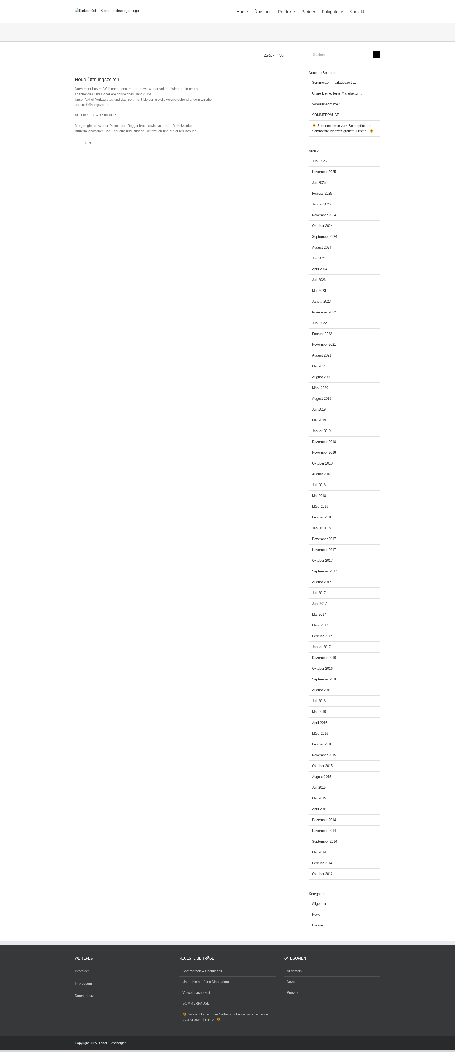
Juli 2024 (319, 258)
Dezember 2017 (324, 539)
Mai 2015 (319, 798)
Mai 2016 (319, 712)
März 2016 (320, 733)
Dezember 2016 (324, 658)
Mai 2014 (319, 852)
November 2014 (324, 831)
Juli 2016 (319, 701)
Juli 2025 (319, 183)
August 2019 (321, 399)
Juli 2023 (319, 280)
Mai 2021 (319, 366)
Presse (317, 925)
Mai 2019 (319, 420)
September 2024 (324, 237)
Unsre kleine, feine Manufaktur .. (337, 93)
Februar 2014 (322, 863)
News (316, 914)
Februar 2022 (322, 334)
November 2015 (324, 755)
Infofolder (82, 971)
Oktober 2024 (322, 226)
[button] (372, 11)
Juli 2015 (319, 787)
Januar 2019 (321, 431)
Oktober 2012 (322, 874)
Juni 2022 (319, 323)
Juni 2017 (319, 604)
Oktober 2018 (322, 463)
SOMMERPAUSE (325, 115)
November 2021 (324, 345)
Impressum (83, 983)
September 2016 (324, 679)
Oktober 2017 (322, 560)
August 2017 (321, 582)
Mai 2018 (319, 496)
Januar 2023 (321, 301)
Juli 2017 (319, 593)
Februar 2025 (322, 193)
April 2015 (319, 809)
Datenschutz (84, 996)
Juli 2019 (319, 409)
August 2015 (321, 777)
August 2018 (321, 474)
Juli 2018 (319, 485)
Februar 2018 (322, 517)
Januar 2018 (321, 528)
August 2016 (321, 690)
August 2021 (321, 355)
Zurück (269, 55)
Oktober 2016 (322, 668)
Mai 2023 (319, 291)
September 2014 (324, 841)
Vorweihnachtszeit (326, 104)
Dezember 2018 (324, 442)
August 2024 (321, 247)
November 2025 (324, 172)
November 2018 (324, 453)
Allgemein (319, 904)
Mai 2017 (319, 614)
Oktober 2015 (322, 766)
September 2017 (324, 571)
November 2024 (324, 215)
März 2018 (320, 506)
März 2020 (320, 388)
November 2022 (324, 312)
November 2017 (324, 550)
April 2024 (319, 269)
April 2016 (319, 723)
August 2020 (321, 377)
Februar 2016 (322, 744)
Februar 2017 (322, 636)
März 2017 (320, 625)
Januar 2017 (321, 647)
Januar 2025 (321, 204)
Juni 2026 (319, 161)
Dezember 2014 (324, 820)
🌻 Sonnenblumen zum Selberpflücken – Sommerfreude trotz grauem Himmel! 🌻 (225, 1016)
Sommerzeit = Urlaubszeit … (334, 83)
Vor (281, 55)
